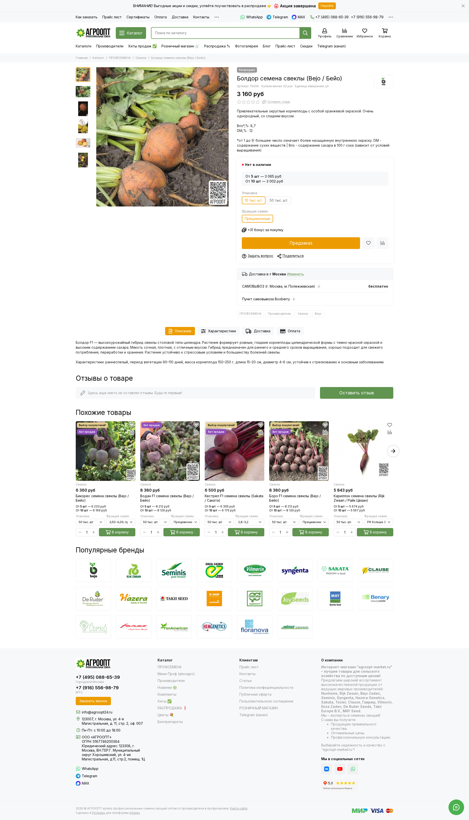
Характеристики (222, 331)
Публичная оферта (255, 694)
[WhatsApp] (353, 769)
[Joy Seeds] (294, 598)
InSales (134, 813)
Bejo (318, 313)
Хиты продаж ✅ (142, 46)
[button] (95, 136)
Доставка (180, 17)
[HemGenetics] (214, 626)
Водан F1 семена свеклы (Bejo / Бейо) (167, 498)
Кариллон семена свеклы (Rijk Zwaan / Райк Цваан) (359, 498)
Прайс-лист (285, 46)
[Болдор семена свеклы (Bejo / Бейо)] (162, 136)
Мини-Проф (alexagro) (176, 674)
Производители (109, 46)
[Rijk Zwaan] (133, 570)
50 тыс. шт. (279, 200)
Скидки (306, 46)
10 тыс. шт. (254, 200)
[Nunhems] (214, 598)
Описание (183, 331)
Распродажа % (217, 46)
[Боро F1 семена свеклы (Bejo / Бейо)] (299, 451)
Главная (82, 58)
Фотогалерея (246, 46)
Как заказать (86, 17)
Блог (267, 46)
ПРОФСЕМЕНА (120, 58)
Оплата (160, 17)
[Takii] (174, 598)
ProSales (98, 813)
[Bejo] (383, 81)
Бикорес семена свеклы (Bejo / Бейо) (102, 498)
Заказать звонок (93, 701)
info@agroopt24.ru (97, 712)
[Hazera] (133, 598)
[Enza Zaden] (214, 570)
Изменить (295, 274)
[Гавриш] (254, 598)
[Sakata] (335, 570)
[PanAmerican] (174, 626)
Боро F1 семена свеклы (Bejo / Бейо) (295, 498)
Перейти (327, 6)
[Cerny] (93, 626)
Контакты (201, 17)
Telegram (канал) (331, 46)
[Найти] (305, 33)
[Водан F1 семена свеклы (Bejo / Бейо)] (170, 451)
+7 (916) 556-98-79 (367, 17)
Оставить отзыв (356, 392)
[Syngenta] (294, 570)
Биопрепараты (170, 722)
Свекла (141, 58)
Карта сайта (238, 808)
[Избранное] (368, 243)
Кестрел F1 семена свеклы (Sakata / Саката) (234, 498)
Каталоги (83, 46)
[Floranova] (254, 626)
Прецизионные (257, 218)
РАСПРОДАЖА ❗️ (172, 708)
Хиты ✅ (164, 701)
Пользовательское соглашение (266, 701)
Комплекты (167, 694)
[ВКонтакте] (326, 769)
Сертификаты (138, 17)
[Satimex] (294, 626)
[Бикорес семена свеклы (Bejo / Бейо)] (105, 451)
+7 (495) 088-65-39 (332, 17)
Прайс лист (112, 17)
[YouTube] (339, 769)
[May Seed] (335, 598)
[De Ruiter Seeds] (93, 598)
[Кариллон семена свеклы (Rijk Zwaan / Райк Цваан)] (363, 451)
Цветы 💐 (166, 715)
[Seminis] (174, 570)
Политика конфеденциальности (266, 687)
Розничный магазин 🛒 (180, 46)
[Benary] (375, 598)
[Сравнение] (382, 243)
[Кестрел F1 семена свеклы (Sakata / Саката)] (234, 451)
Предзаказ (300, 243)
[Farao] (133, 626)
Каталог (98, 58)
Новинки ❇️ (167, 687)
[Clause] (375, 570)
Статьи (245, 681)
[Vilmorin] (254, 570)
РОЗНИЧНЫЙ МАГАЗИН (258, 708)
